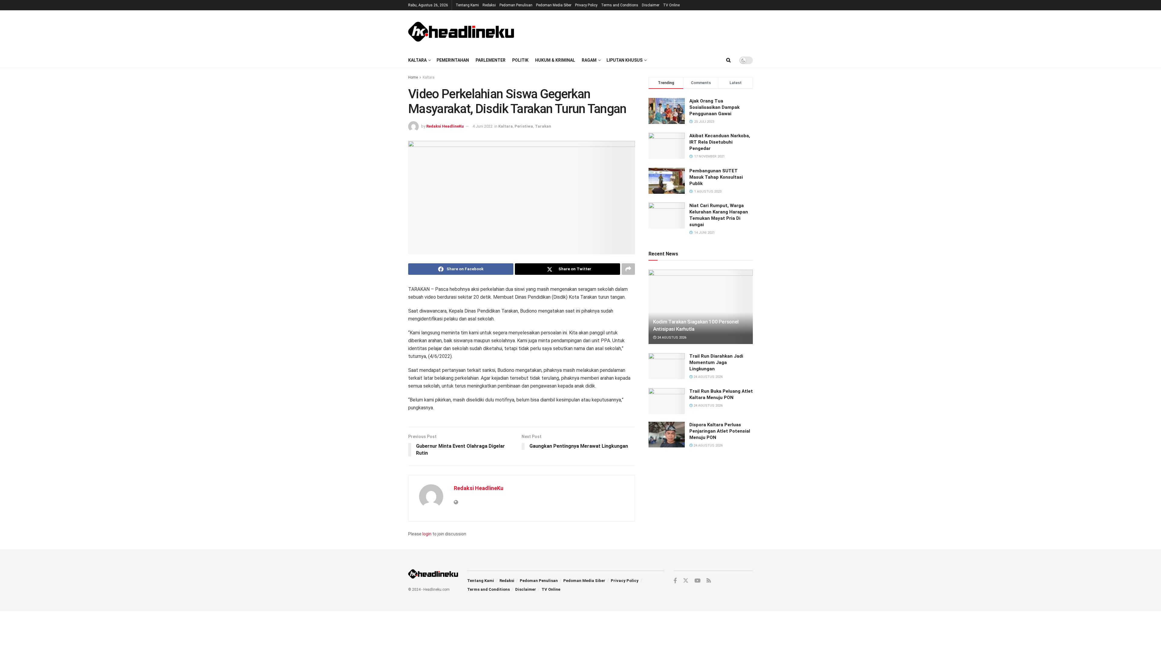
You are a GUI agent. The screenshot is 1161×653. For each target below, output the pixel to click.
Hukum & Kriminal (555, 60)
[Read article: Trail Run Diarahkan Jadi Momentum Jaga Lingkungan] (667, 366)
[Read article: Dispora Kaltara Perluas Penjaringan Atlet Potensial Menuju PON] (667, 435)
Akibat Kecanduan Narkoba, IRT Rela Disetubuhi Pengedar (719, 142)
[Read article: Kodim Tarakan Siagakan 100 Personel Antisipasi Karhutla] (701, 307)
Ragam (589, 60)
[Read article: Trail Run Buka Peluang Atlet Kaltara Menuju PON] (667, 401)
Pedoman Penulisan (515, 5)
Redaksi (489, 5)
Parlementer (491, 60)
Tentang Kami (467, 5)
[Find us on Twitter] (685, 580)
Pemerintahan (453, 60)
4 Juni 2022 (483, 126)
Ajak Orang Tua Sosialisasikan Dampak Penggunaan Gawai (714, 107)
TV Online (671, 5)
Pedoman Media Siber (553, 5)
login (426, 533)
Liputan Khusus (624, 60)
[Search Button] (728, 60)
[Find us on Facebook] (675, 580)
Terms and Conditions (619, 5)
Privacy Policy (586, 5)
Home (413, 77)
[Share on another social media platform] (628, 269)
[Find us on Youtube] (697, 580)
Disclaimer (650, 5)
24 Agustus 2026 (671, 337)
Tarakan (543, 126)
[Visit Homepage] (461, 31)
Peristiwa (524, 126)
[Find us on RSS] (709, 580)
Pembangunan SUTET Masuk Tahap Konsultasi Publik (716, 177)
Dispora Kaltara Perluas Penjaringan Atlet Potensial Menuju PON (719, 431)
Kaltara (417, 60)
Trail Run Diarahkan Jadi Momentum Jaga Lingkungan (716, 362)
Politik (520, 60)
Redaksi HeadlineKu (445, 126)
